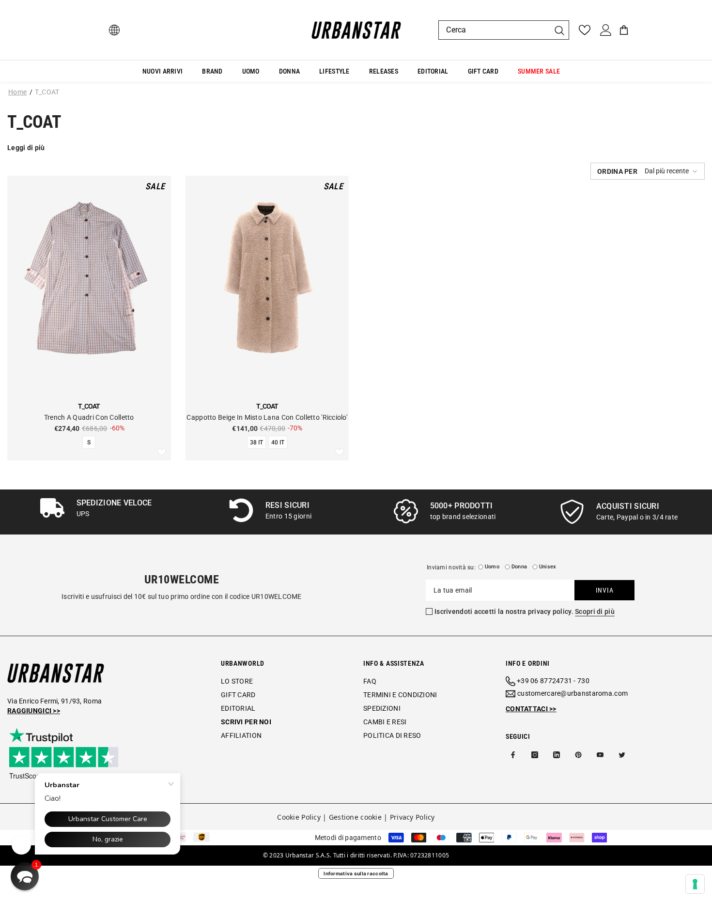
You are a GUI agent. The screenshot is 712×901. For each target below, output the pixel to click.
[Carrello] (624, 30)
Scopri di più (595, 611)
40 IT (277, 442)
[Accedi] (606, 30)
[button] (647, 171)
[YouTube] (600, 755)
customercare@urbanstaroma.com (572, 693)
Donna (519, 567)
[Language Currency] (114, 30)
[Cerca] (503, 30)
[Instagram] (534, 755)
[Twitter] (622, 755)
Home (17, 92)
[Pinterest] (578, 755)
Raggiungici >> (33, 711)
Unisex (547, 567)
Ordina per (617, 171)
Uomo (492, 567)
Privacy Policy (412, 817)
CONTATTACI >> (531, 709)
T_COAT (47, 92)
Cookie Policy (299, 817)
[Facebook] (513, 755)
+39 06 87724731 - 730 (553, 681)
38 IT (256, 442)
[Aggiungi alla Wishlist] (161, 453)
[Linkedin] (556, 755)
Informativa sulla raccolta (356, 873)
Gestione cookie (355, 817)
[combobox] (494, 30)
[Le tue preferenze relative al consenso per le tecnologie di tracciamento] (695, 884)
